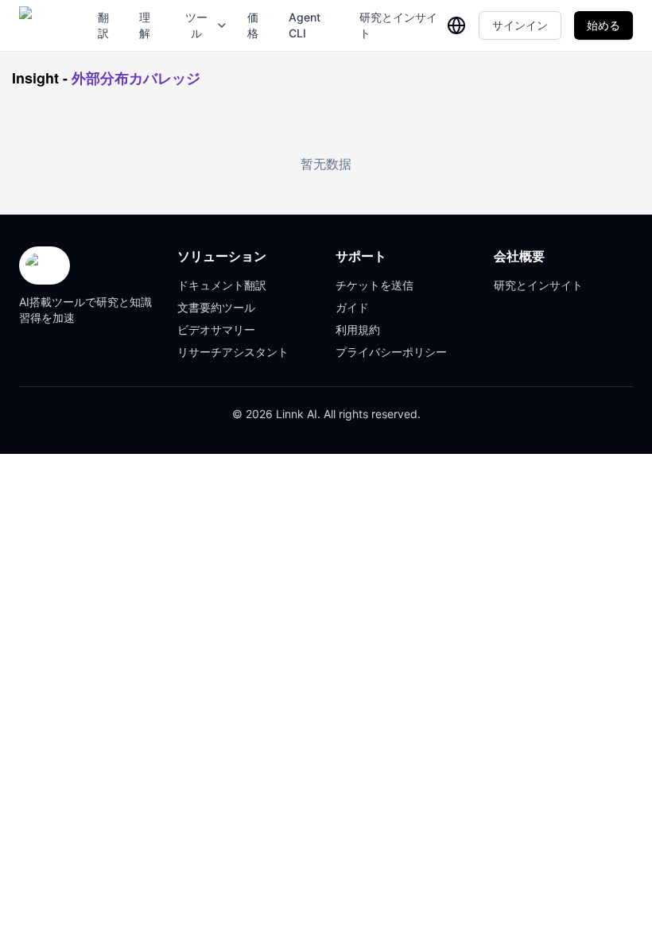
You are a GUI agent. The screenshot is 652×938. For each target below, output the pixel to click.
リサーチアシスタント (233, 352)
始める (603, 25)
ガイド (352, 307)
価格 (252, 25)
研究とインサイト (398, 25)
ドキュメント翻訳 (221, 285)
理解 (144, 25)
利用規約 (358, 329)
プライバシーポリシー (391, 352)
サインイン (520, 25)
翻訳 (103, 25)
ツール (196, 25)
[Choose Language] (456, 25)
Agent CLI (304, 25)
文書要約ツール (216, 307)
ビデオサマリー (216, 329)
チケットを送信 (374, 285)
